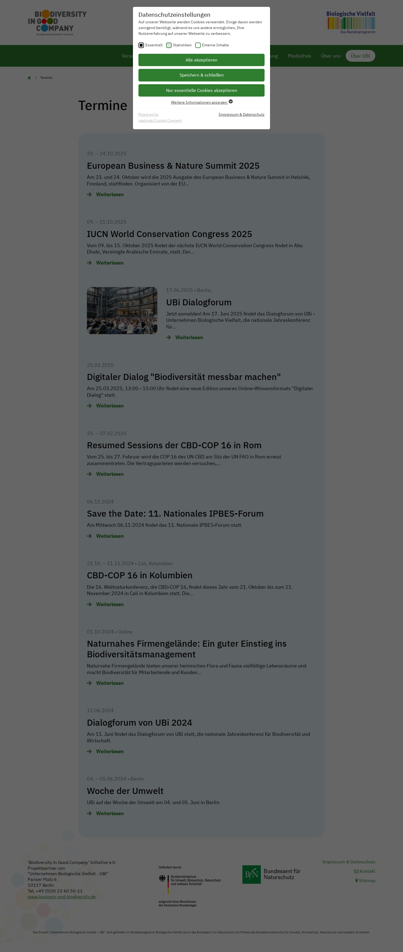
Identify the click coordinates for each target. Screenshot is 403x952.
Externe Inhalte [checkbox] (215, 45)
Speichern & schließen (202, 75)
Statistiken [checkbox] (182, 45)
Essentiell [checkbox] (154, 45)
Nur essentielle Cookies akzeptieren (201, 90)
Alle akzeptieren (201, 60)
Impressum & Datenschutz (241, 114)
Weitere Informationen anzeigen (199, 102)
